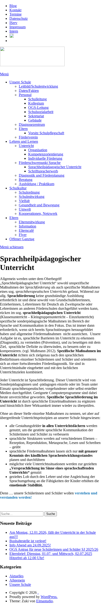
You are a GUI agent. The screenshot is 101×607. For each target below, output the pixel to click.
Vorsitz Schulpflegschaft (46, 133)
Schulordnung (29, 192)
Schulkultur (18, 188)
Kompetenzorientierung (45, 154)
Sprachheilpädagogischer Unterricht (54, 167)
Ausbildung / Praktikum (36, 184)
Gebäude (35, 120)
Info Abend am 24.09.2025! (30, 545)
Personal (25, 95)
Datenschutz (18, 18)
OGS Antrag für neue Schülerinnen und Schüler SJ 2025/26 (53, 549)
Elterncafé (26, 230)
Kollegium (36, 103)
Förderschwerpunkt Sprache (40, 163)
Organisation (37, 150)
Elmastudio (44, 601)
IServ (13, 23)
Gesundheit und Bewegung (39, 205)
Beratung (25, 180)
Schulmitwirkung (31, 197)
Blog (13, 6)
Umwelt (25, 209)
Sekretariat (36, 116)
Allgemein (17, 580)
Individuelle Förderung (45, 158)
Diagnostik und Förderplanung (41, 175)
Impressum (17, 27)
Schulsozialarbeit (40, 112)
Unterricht (26, 146)
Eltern (23, 129)
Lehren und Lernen (23, 141)
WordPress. (49, 597)
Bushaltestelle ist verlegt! (27, 541)
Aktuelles (16, 576)
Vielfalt (24, 201)
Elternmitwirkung (32, 222)
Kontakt (15, 10)
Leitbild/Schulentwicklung (38, 86)
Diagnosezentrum (32, 124)
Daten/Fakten (29, 91)
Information (27, 226)
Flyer (23, 235)
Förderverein (28, 137)
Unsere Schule (20, 82)
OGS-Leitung (38, 108)
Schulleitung (37, 99)
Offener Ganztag (21, 239)
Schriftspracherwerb (43, 171)
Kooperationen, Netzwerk (38, 214)
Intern (13, 31)
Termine (15, 14)
